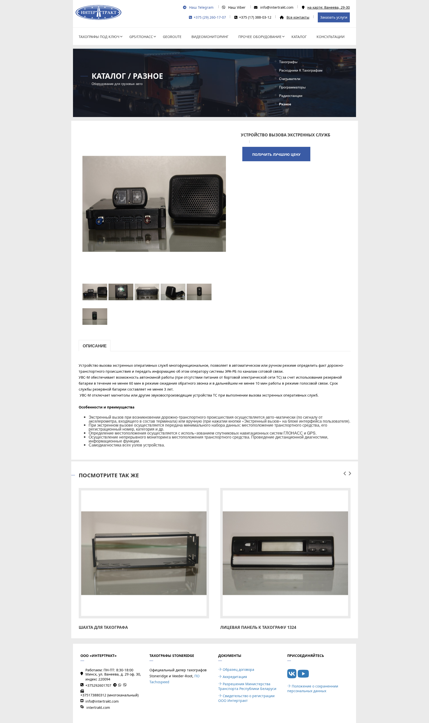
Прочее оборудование (260, 36)
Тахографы (288, 62)
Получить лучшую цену (276, 154)
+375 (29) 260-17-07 (210, 17)
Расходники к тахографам (300, 70)
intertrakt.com (97, 707)
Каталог (299, 36)
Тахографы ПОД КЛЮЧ (99, 36)
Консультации (331, 36)
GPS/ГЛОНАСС (141, 36)
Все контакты (297, 17)
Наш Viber (236, 7)
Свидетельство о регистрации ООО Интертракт (246, 698)
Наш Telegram (201, 7)
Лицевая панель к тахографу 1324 (258, 627)
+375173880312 (93, 695)
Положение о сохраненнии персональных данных (312, 688)
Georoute (172, 36)
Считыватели (289, 79)
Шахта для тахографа (103, 627)
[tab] (93, 292)
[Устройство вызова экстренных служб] (154, 203)
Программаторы (292, 87)
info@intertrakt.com (276, 7)
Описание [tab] (95, 346)
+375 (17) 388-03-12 (255, 17)
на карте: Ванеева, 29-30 (328, 7)
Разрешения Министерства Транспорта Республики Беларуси (247, 686)
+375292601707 (98, 685)
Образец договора (238, 669)
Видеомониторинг (209, 36)
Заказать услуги (333, 17)
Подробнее (144, 550)
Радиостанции (290, 96)
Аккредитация (234, 676)
